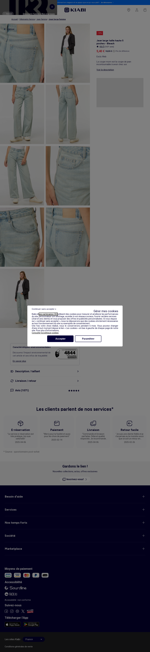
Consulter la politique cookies (45, 333)
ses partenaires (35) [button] (48, 314)
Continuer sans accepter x (44, 309)
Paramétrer (88, 339)
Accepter (60, 339)
